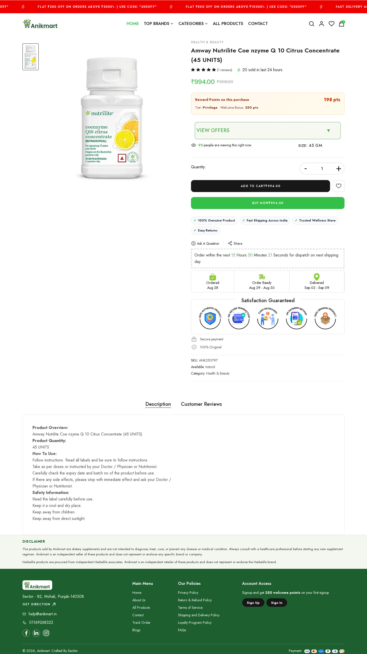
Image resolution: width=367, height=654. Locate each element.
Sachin (73, 650)
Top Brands (156, 23)
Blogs (136, 630)
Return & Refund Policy (195, 600)
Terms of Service (190, 607)
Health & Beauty (217, 373)
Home (133, 23)
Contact (258, 23)
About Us (138, 600)
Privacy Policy (188, 592)
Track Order (141, 622)
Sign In (276, 602)
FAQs (182, 630)
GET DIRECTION (36, 604)
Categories (191, 23)
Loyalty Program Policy (194, 622)
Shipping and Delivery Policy (198, 615)
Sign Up (253, 602)
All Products (228, 23)
